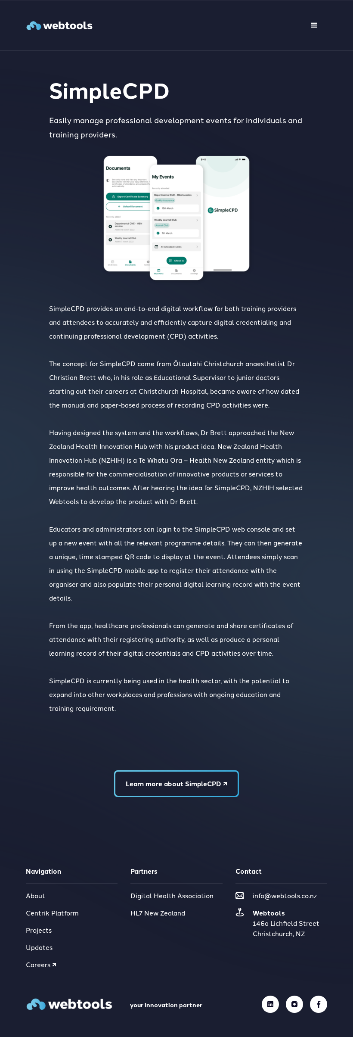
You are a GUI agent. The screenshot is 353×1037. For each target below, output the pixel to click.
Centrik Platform (52, 912)
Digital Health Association (172, 895)
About (35, 895)
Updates (39, 947)
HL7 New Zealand (157, 912)
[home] (59, 25)
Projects (39, 929)
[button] (314, 25)
